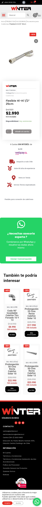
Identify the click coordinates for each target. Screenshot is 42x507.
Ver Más (12, 335)
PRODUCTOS (10, 21)
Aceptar (7, 503)
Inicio (3, 21)
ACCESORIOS (21, 21)
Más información (31, 334)
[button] (3, 15)
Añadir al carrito (22, 131)
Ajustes (18, 503)
